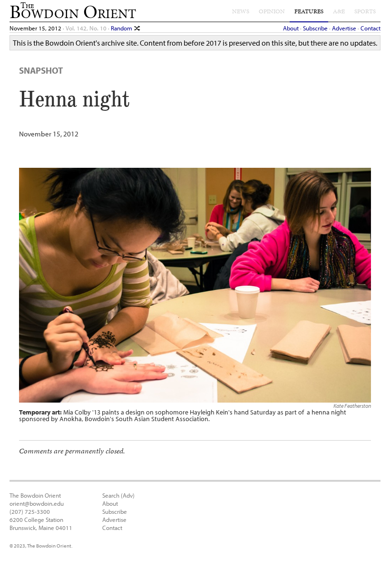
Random (122, 28)
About (291, 28)
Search (110, 495)
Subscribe (315, 28)
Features (308, 11)
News (240, 11)
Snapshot (41, 70)
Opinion (272, 11)
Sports (365, 11)
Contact (370, 28)
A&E (339, 11)
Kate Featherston (352, 405)
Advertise (344, 28)
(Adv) (128, 495)
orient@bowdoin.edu (37, 503)
